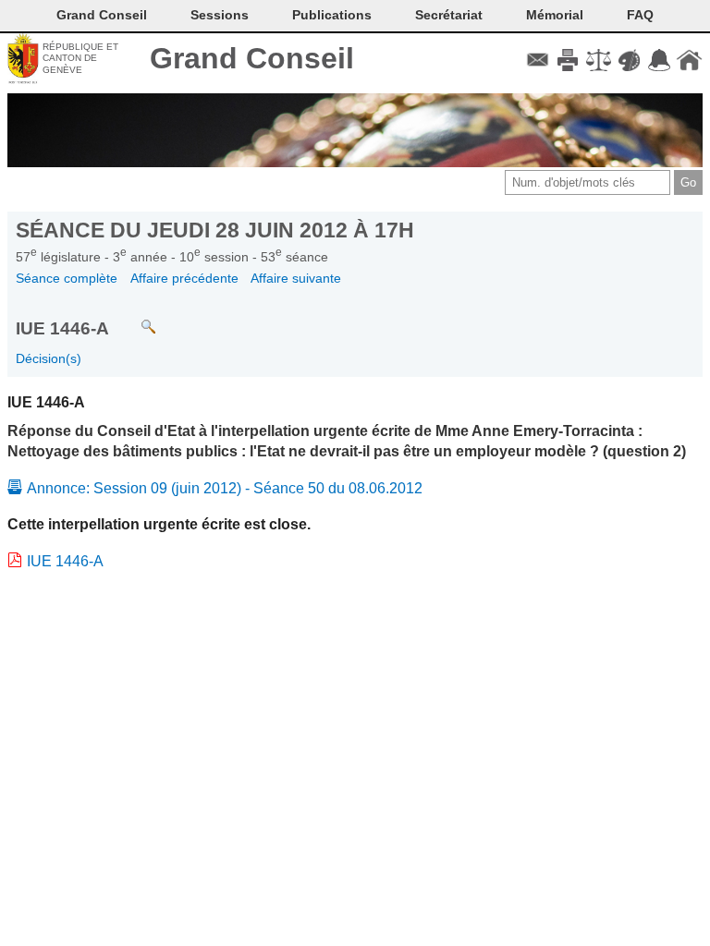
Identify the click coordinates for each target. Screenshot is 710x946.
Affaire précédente (184, 278)
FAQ (640, 14)
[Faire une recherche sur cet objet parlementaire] (134, 318)
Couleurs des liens (629, 60)
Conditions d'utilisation (598, 60)
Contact (537, 60)
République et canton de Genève (80, 58)
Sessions (219, 14)
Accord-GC (658, 60)
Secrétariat (449, 14)
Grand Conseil (252, 58)
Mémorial (554, 14)
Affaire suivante (296, 278)
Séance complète (66, 278)
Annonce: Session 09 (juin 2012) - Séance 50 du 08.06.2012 (224, 488)
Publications (332, 14)
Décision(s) (48, 358)
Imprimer (568, 60)
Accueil (689, 60)
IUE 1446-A (65, 561)
